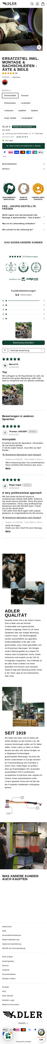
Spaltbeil (22, 110)
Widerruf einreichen (10, 1005)
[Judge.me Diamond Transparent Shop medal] (11, 267)
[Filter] (5, 350)
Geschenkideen (9, 974)
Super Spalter (10, 118)
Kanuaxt (24, 95)
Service (5, 966)
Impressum (7, 927)
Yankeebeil (25, 103)
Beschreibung (9, 164)
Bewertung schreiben (23, 343)
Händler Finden (9, 979)
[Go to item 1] (23, 330)
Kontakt (5, 987)
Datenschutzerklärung (11, 944)
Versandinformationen (11, 935)
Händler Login (8, 1000)
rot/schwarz (4, 82)
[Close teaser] (14, 1029)
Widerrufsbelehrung (10, 940)
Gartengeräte (8, 961)
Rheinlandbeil (10, 95)
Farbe (11, 77)
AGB (4, 931)
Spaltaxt (34, 110)
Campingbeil (26, 118)
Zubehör (6, 970)
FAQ (4, 991)
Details (6, 169)
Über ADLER (7, 996)
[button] (8, 73)
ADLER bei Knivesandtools (13, 948)
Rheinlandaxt (10, 103)
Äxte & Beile (7, 957)
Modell (6, 90)
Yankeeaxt (8, 110)
